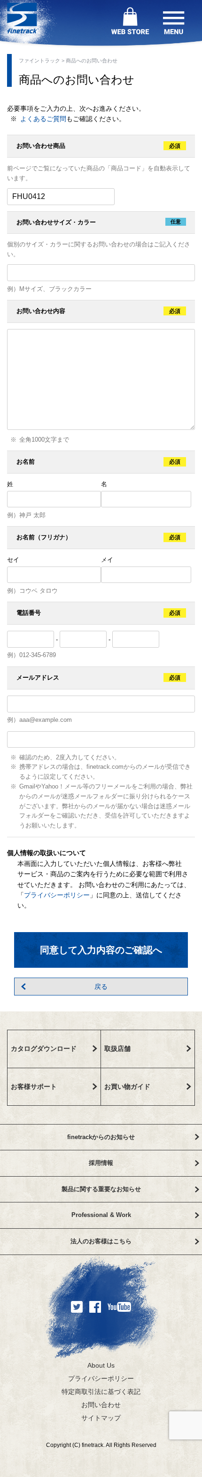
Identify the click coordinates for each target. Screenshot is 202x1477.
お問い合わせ (101, 1404)
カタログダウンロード (44, 1048)
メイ (107, 559)
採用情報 (101, 1162)
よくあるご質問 (43, 118)
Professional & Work (101, 1214)
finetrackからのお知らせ (101, 1136)
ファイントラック (39, 60)
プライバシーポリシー (57, 895)
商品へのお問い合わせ (91, 60)
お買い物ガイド (127, 1086)
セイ (13, 559)
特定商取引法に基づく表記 (101, 1391)
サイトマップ (101, 1418)
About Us (101, 1365)
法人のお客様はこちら (101, 1241)
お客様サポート (34, 1086)
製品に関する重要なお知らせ (101, 1189)
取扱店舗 (117, 1048)
